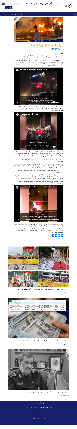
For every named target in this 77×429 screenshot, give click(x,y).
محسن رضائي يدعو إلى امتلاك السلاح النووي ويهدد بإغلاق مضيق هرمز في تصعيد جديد (48, 392)
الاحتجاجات (20, 56)
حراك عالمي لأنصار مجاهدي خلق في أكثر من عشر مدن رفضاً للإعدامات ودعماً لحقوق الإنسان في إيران (43, 289)
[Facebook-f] (21, 14)
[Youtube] (15, 14)
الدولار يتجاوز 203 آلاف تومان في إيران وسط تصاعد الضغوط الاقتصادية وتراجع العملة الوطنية (46, 340)
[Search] (3, 4)
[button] (75, 14)
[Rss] (12, 14)
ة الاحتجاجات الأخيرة (28, 159)
